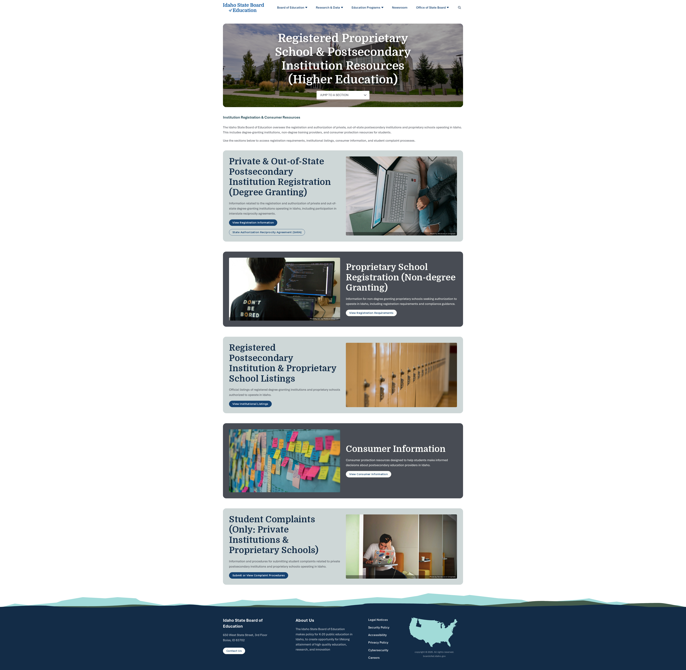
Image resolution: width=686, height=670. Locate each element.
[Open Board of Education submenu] (307, 7)
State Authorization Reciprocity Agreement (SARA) (267, 232)
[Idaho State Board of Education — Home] (243, 7)
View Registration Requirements (371, 313)
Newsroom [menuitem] (399, 7)
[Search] (459, 7)
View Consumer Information (368, 474)
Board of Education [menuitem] (290, 7)
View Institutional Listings (250, 404)
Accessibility (377, 635)
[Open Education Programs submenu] (383, 7)
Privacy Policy (378, 642)
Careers (374, 658)
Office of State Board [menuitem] (431, 7)
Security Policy (378, 627)
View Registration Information (253, 222)
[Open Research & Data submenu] (342, 7)
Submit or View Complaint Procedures (258, 575)
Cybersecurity (378, 650)
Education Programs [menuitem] (366, 7)
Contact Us (234, 650)
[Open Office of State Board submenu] (448, 7)
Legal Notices (378, 620)
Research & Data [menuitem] (328, 7)
